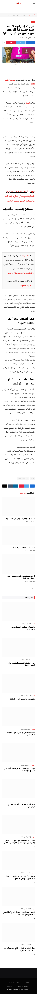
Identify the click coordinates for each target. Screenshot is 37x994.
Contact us (26, 986)
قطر (27, 478)
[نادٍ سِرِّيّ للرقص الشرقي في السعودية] (18, 506)
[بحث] (3, 3)
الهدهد (21, 15)
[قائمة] (34, 3)
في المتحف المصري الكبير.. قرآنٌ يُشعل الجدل (21, 664)
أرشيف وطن (25, 15)
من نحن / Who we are (11, 986)
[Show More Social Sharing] (4, 42)
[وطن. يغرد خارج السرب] (18, 3)
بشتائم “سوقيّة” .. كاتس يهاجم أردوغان (21, 805)
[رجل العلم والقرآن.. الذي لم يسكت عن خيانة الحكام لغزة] (18, 932)
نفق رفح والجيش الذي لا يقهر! (23, 547)
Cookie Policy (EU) (24, 989)
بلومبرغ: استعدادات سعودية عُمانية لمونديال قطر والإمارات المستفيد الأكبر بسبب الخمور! (20, 196)
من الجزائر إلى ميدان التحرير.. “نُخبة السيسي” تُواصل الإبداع (20, 877)
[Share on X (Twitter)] (20, 42)
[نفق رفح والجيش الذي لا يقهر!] (18, 535)
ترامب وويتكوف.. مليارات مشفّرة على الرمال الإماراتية (21, 577)
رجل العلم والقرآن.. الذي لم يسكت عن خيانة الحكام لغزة (19, 949)
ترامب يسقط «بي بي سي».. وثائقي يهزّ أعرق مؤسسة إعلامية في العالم (19, 841)
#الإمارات (26, 255)
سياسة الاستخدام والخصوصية (12, 989)
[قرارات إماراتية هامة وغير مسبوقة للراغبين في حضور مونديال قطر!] (18, 55)
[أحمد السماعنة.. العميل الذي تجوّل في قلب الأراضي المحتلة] (18, 896)
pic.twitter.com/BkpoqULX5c (21, 272)
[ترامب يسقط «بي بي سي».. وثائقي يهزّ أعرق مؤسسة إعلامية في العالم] (18, 824)
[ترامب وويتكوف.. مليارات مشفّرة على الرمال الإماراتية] (18, 564)
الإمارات (32, 478)
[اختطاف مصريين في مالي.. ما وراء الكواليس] (18, 716)
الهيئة (27, 103)
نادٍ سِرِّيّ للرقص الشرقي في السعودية (20, 518)
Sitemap (19, 986)
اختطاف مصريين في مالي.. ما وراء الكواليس (20, 733)
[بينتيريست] (11, 42)
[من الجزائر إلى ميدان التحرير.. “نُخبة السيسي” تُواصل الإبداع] (18, 860)
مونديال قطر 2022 (21, 478)
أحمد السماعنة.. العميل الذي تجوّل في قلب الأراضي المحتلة (19, 913)
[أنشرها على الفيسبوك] (30, 42)
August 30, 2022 (27, 285)
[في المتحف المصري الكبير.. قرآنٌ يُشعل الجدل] (18, 647)
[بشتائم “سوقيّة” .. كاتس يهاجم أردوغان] (18, 788)
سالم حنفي (31, 37)
